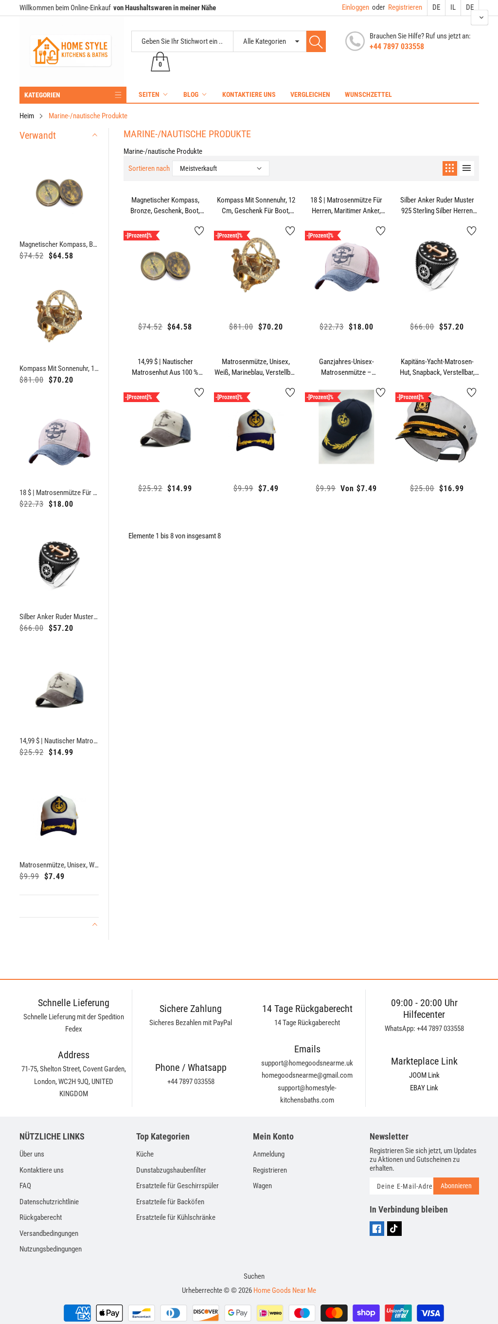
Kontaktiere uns (249, 94)
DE (436, 7)
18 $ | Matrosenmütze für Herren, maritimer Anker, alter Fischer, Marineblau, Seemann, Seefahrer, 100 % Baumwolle (59, 492)
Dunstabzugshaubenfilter (171, 1170)
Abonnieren (456, 1186)
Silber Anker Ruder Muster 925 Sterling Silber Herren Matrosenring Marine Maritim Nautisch (59, 616)
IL (453, 7)
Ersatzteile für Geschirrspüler (177, 1185)
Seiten (149, 94)
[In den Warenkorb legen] (141, 287)
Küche (145, 1154)
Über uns (31, 1154)
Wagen (262, 1185)
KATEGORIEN (42, 95)
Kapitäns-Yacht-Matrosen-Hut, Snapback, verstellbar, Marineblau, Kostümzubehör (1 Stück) (437, 367)
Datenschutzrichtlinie (49, 1201)
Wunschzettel (368, 94)
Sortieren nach (149, 168)
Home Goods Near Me (284, 1290)
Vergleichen (310, 94)
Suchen (254, 1276)
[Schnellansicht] (165, 280)
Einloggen (355, 7)
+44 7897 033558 (397, 46)
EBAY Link (424, 1088)
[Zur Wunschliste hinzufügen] (199, 231)
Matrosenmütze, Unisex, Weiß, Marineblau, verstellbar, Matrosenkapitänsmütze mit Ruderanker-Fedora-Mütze (59, 865)
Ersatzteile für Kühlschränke (175, 1217)
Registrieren (397, 7)
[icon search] (316, 41)
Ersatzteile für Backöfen (170, 1201)
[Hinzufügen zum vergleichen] (189, 277)
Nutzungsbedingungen (50, 1249)
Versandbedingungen (48, 1233)
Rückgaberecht (40, 1217)
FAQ (25, 1185)
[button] (479, 17)
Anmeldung (269, 1154)
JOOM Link (424, 1075)
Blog (190, 94)
